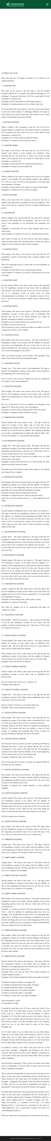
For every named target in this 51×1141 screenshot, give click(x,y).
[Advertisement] (25, 35)
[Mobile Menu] (47, 4)
